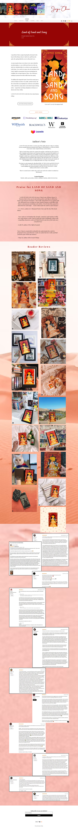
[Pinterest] (65, 21)
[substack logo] (67, 21)
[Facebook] (63, 21)
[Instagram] (61, 21)
